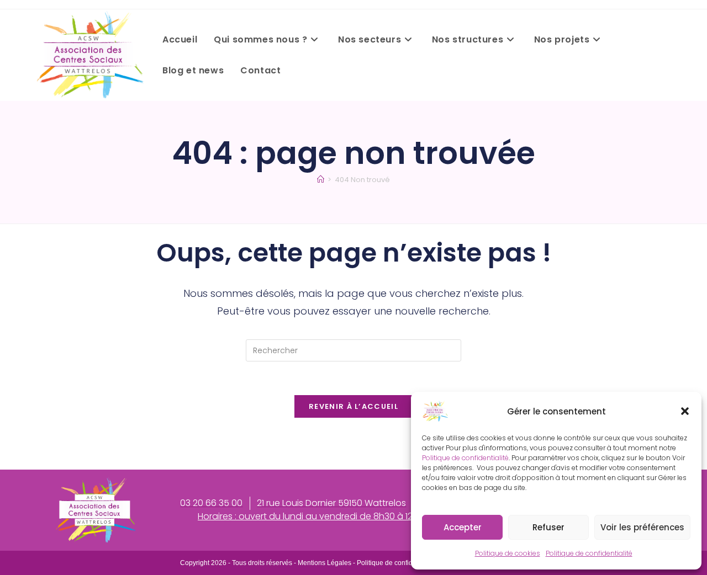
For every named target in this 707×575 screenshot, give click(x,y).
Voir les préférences (642, 527)
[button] (684, 411)
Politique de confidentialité (465, 457)
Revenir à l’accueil (353, 406)
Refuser (548, 527)
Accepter (463, 527)
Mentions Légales (324, 563)
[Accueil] (320, 179)
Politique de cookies (507, 553)
